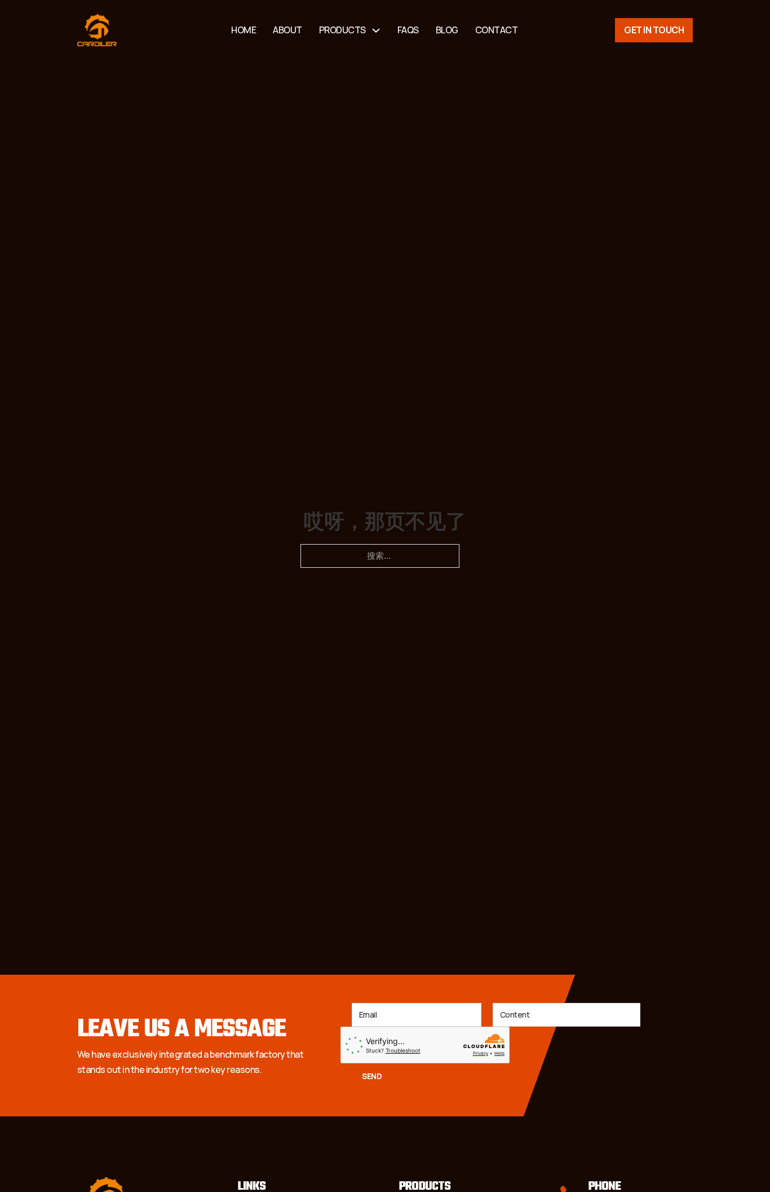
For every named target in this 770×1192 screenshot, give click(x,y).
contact (496, 30)
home (243, 30)
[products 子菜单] (375, 30)
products (342, 30)
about (287, 30)
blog (447, 30)
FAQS (408, 30)
